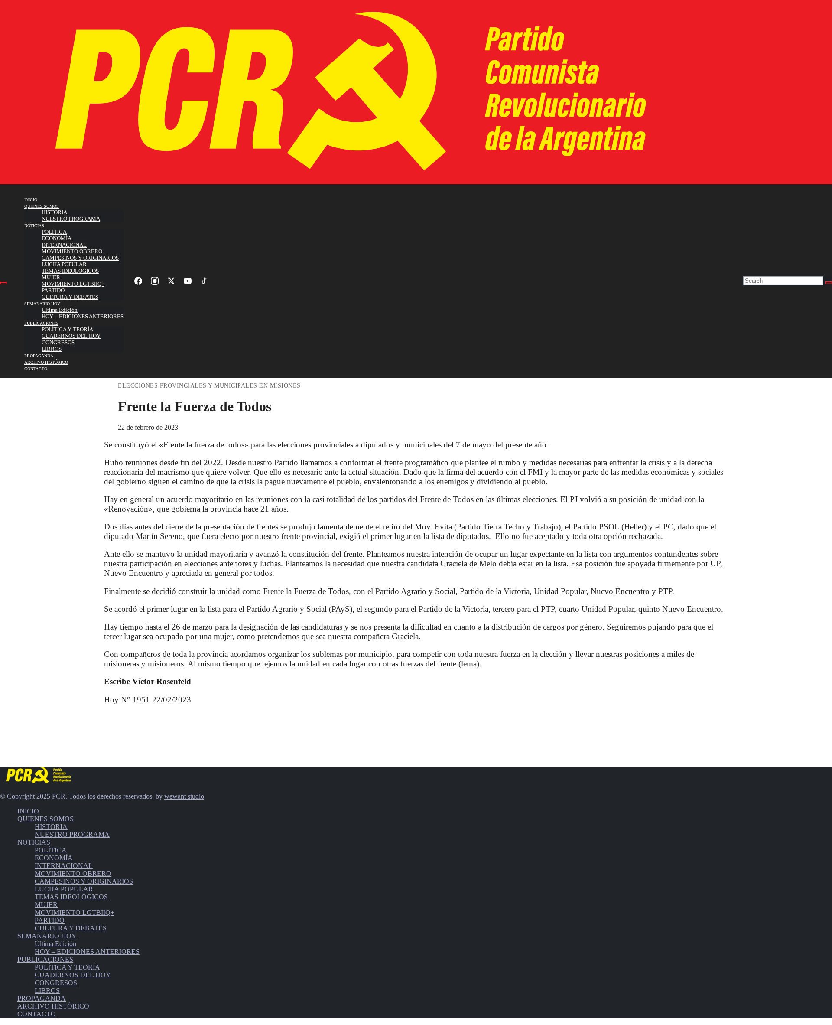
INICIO (30, 199)
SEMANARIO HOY (42, 303)
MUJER (51, 277)
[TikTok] (204, 281)
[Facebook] (138, 281)
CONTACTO (35, 368)
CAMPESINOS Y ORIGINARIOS (80, 258)
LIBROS (52, 349)
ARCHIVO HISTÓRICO (46, 362)
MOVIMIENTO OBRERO (72, 251)
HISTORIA (54, 212)
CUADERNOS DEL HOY (71, 336)
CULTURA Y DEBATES (70, 297)
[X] (171, 281)
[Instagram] (155, 281)
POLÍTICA (54, 232)
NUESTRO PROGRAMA (71, 219)
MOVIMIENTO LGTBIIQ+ (73, 284)
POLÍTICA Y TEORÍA (67, 329)
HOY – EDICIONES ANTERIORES (83, 316)
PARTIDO (53, 290)
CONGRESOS (58, 342)
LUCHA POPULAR (64, 264)
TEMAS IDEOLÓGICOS (70, 271)
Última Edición (60, 310)
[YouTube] (188, 281)
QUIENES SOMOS (41, 206)
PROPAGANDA (38, 355)
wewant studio (184, 796)
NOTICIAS (34, 225)
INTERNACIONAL (64, 245)
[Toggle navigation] (3, 283)
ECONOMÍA (57, 238)
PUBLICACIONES (41, 323)
